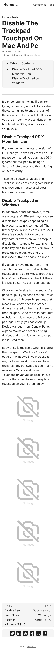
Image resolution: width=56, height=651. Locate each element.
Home (8, 4)
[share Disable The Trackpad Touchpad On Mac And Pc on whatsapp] (38, 634)
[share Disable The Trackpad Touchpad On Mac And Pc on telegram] (45, 634)
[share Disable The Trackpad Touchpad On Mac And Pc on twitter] (12, 634)
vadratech (31, 646)
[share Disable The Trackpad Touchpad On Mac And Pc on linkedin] (18, 634)
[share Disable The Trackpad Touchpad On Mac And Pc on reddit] (25, 634)
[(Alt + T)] (17, 4)
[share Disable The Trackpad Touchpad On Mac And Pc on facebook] (32, 634)
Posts (15, 17)
